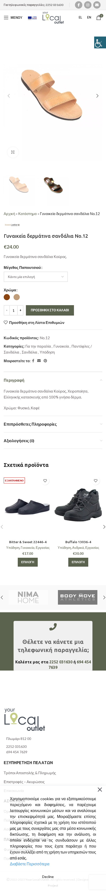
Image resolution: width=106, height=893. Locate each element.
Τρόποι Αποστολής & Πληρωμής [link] (30, 773)
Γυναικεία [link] (61, 346)
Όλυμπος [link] (85, 597)
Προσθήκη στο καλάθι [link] (50, 310)
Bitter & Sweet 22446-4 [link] (28, 542)
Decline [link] (48, 876)
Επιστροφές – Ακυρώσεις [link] (24, 781)
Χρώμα (10, 290)
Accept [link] (22, 876)
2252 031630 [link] (54, 5)
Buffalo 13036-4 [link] (78, 542)
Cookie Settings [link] (80, 876)
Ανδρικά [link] (78, 548)
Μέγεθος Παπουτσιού (22, 267)
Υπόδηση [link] (47, 352)
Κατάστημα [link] (27, 213)
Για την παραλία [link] (38, 346)
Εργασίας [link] (43, 548)
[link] (100, 42)
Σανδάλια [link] (29, 352)
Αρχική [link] (9, 213)
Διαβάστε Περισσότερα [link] (29, 863)
